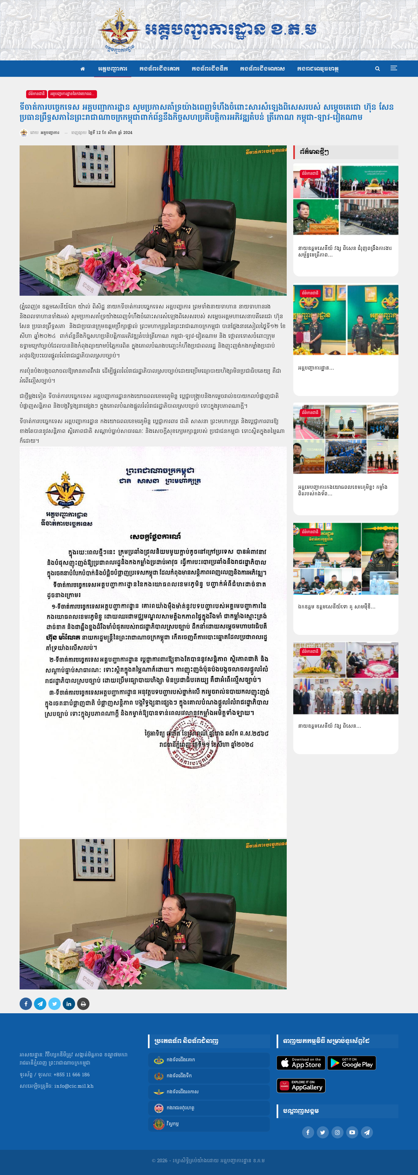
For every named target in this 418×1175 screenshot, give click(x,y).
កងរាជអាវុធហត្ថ (318, 69)
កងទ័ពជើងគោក (159, 69)
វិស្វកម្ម (173, 1124)
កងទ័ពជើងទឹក (210, 69)
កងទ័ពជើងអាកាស (262, 69)
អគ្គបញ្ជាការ (112, 69)
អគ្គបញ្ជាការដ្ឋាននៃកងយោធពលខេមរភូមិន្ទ (73, 94)
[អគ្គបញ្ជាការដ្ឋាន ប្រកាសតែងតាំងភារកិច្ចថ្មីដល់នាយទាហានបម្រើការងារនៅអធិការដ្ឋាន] (345, 320)
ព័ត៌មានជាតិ (36, 94)
